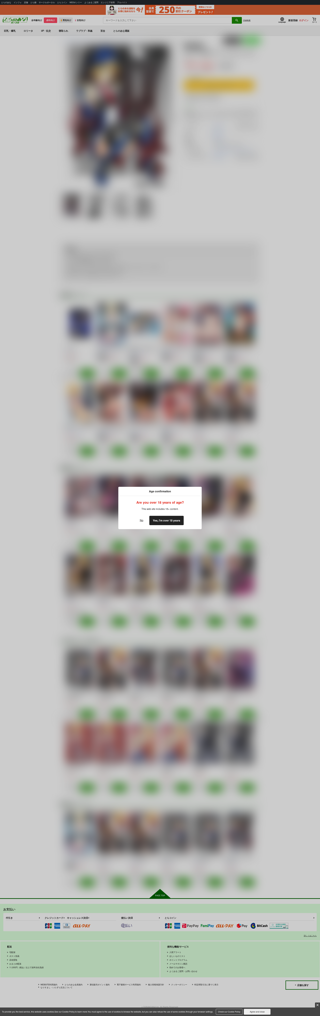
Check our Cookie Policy (229, 1011)
